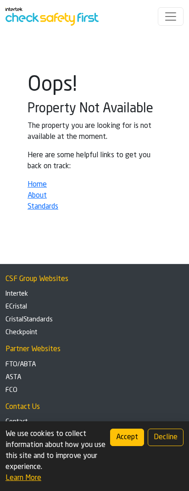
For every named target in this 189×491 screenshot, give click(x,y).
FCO (11, 390)
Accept (127, 437)
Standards (43, 206)
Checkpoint (21, 332)
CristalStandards (29, 319)
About (37, 195)
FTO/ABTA (21, 364)
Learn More (23, 478)
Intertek (17, 294)
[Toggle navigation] (170, 16)
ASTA (13, 377)
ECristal (16, 306)
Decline (166, 437)
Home (37, 184)
